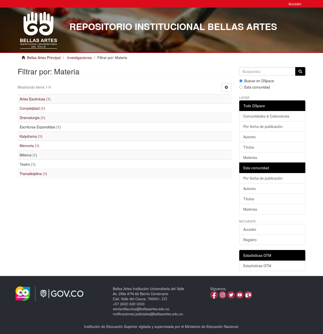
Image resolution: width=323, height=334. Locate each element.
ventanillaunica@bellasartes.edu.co (141, 308)
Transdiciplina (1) (33, 173)
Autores (249, 136)
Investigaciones (79, 57)
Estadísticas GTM (257, 265)
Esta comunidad (257, 87)
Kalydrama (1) (31, 136)
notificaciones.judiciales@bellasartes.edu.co (148, 313)
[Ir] (300, 71)
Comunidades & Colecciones (266, 116)
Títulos (248, 147)
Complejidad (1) (32, 108)
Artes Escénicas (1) (35, 98)
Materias (250, 157)
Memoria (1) (29, 145)
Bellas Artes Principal (44, 57)
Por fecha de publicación (263, 126)
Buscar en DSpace (259, 80)
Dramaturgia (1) (32, 117)
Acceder (249, 229)
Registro (250, 239)
